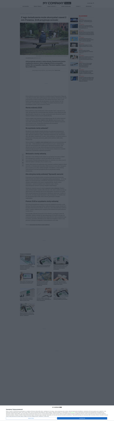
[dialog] (57, 413)
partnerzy (73, 412)
